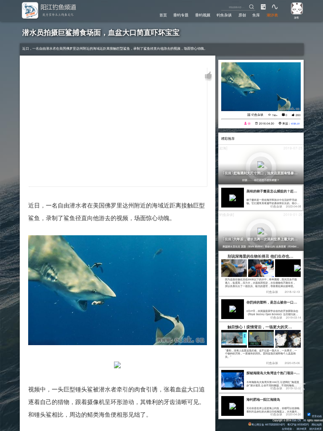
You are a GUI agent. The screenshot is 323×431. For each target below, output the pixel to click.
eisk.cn (295, 123)
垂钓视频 (202, 15)
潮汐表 (272, 15)
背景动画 (317, 416)
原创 (242, 15)
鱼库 (256, 15)
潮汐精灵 (302, 429)
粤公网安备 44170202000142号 (269, 424)
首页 (163, 15)
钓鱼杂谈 (224, 15)
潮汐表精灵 (315, 429)
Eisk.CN (296, 420)
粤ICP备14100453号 (298, 424)
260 (298, 115)
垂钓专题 (180, 15)
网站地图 (317, 424)
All (304, 420)
